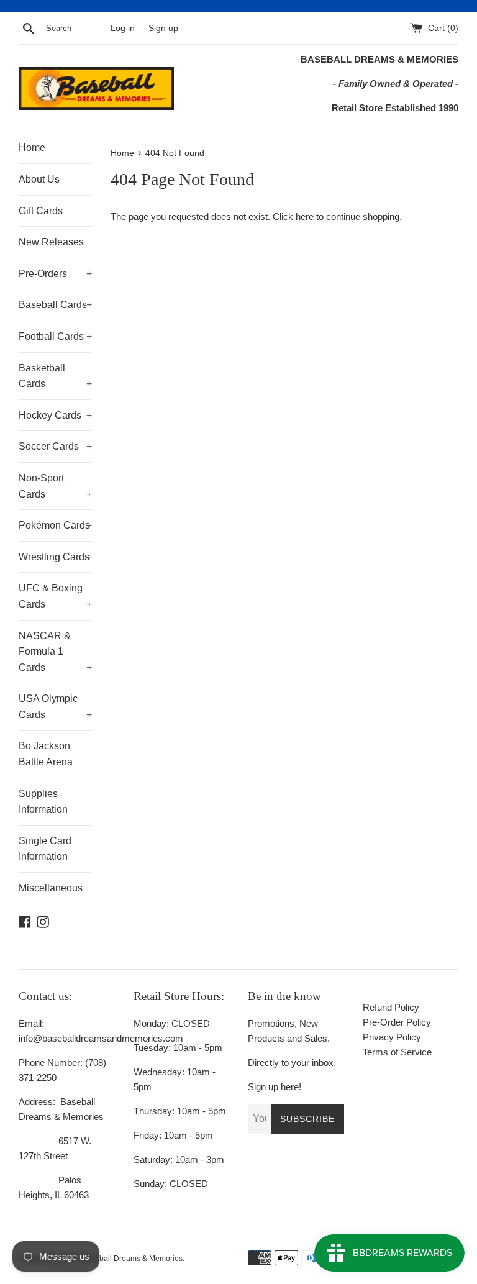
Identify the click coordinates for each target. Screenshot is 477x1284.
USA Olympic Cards (55, 706)
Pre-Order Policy (397, 1022)
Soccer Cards (55, 446)
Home (32, 147)
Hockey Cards (55, 415)
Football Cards (55, 336)
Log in (123, 28)
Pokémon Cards (55, 525)
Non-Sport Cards (55, 486)
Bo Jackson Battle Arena (46, 753)
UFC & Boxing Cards (55, 596)
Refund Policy (391, 1007)
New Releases (51, 242)
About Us (39, 179)
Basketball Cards (55, 376)
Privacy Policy (392, 1037)
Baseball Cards (55, 304)
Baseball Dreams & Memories (132, 1258)
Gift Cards (41, 211)
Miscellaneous (51, 888)
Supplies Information (43, 801)
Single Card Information (45, 849)
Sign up (163, 28)
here (305, 216)
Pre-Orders (55, 273)
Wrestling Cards (55, 557)
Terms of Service (397, 1052)
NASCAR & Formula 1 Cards (55, 652)
